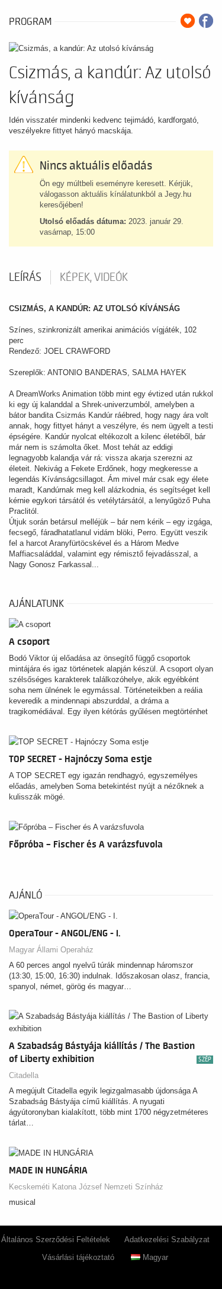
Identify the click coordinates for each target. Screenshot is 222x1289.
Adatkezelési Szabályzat (167, 1239)
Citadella (23, 1075)
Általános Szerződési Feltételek (55, 1239)
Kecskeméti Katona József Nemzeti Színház (86, 1186)
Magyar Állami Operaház (51, 949)
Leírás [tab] (25, 277)
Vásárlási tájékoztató (78, 1257)
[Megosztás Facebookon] (206, 21)
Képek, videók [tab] (94, 277)
